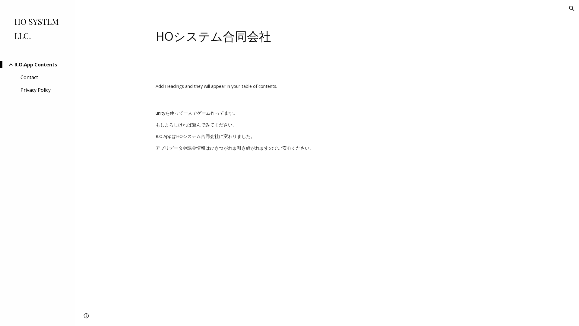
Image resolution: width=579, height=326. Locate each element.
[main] (327, 36)
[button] (572, 8)
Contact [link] (29, 77)
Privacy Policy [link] (36, 90)
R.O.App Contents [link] (35, 64)
